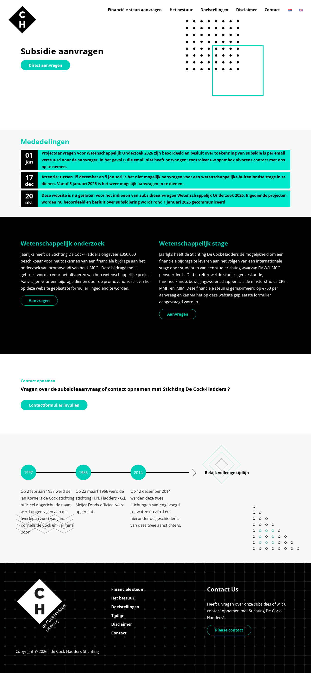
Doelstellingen (214, 9)
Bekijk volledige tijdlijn (227, 472)
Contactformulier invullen (54, 405)
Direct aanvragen (45, 65)
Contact (272, 9)
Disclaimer (246, 9)
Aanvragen (39, 300)
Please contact (229, 630)
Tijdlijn (118, 615)
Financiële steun (127, 589)
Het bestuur (181, 9)
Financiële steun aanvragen (135, 9)
